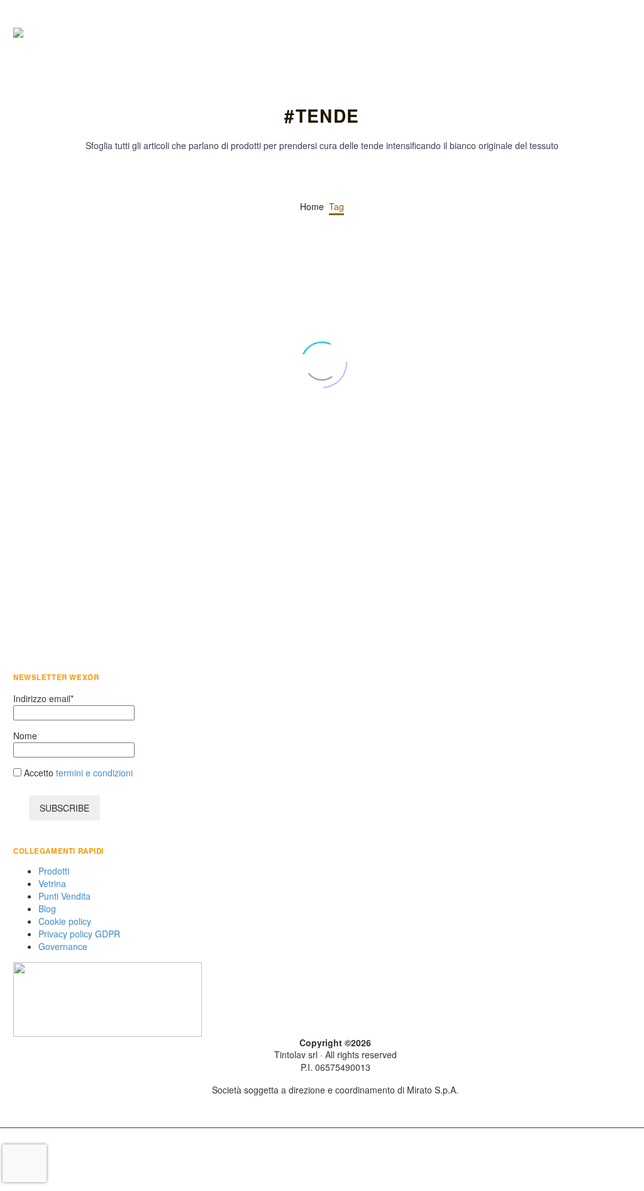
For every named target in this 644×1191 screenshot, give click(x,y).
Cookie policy (64, 921)
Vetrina (481, 33)
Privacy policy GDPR (79, 933)
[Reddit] (116, 544)
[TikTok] (627, 1161)
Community (532, 33)
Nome (25, 735)
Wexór (77, 434)
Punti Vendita (506, 33)
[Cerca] (631, 32)
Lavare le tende (55, 472)
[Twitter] (40, 544)
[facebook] (316, 1108)
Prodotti (456, 33)
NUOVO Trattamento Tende (513, 437)
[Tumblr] (78, 544)
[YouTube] (611, 1161)
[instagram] (354, 1108)
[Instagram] (594, 1161)
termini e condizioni (93, 772)
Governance (62, 946)
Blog (557, 33)
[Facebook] (21, 544)
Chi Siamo (431, 33)
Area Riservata (607, 33)
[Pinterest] (59, 544)
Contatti (582, 33)
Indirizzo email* (43, 698)
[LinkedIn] (97, 544)
